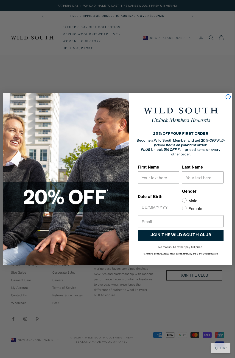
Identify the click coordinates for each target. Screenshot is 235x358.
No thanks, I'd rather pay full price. (180, 246)
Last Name (192, 167)
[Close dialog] (228, 97)
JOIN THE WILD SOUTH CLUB (180, 235)
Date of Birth (150, 196)
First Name (148, 167)
